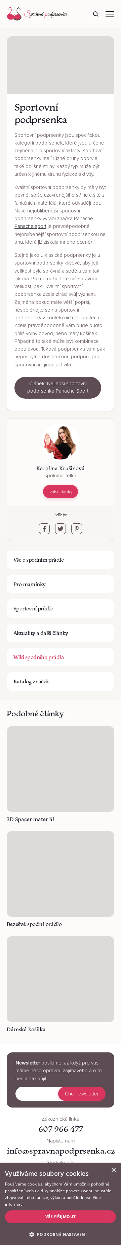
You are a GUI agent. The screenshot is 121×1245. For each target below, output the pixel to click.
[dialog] (60, 1204)
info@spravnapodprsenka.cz (61, 1151)
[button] (60, 1233)
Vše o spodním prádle (38, 559)
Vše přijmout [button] (60, 1216)
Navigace (110, 14)
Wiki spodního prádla (38, 657)
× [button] (113, 1170)
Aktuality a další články (40, 633)
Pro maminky (29, 584)
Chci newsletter (82, 1094)
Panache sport (30, 226)
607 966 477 (60, 1129)
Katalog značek (31, 681)
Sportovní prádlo (33, 608)
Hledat (95, 14)
